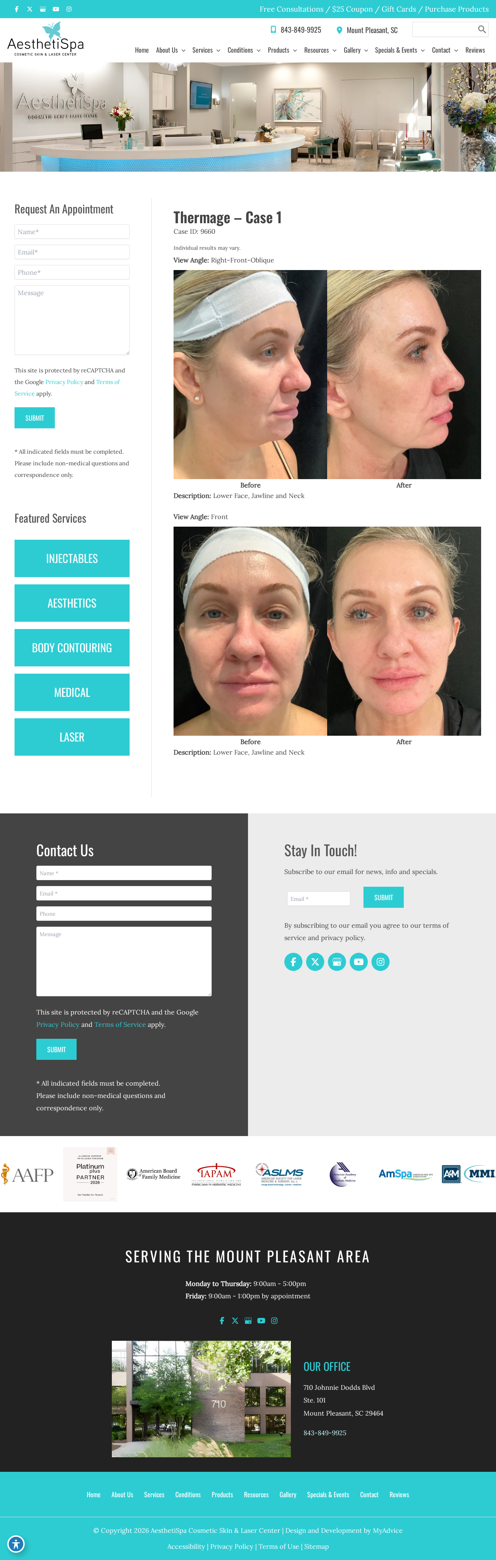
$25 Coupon (351, 8)
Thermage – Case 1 (228, 217)
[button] (182, 50)
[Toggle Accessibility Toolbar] (16, 1544)
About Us (122, 1494)
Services (154, 1494)
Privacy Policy (64, 381)
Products (222, 1494)
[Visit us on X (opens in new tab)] (30, 9)
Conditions (188, 1494)
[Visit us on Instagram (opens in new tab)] (69, 9)
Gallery (288, 1494)
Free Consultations (292, 8)
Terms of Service (120, 1024)
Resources (256, 1494)
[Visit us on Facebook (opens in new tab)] (17, 9)
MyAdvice (388, 1530)
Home (94, 1494)
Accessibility (186, 1546)
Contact (369, 1494)
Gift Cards (399, 8)
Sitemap (316, 1546)
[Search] (482, 29)
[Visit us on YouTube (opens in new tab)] (56, 9)
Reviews (399, 1494)
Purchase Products (457, 8)
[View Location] (341, 29)
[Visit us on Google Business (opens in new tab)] (43, 9)
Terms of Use (279, 1546)
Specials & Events (328, 1494)
